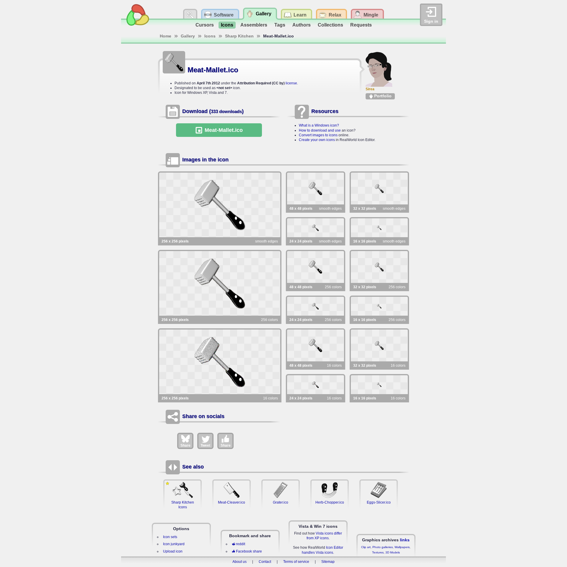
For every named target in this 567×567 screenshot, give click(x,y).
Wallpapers (402, 547)
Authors (301, 24)
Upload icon (173, 551)
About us (239, 562)
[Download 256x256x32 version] (219, 205)
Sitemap (328, 562)
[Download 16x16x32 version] (379, 227)
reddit (240, 544)
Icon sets (170, 537)
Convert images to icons (318, 135)
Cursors (204, 24)
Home (165, 36)
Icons (227, 24)
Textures (378, 552)
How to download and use (320, 130)
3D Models (392, 552)
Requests (361, 24)
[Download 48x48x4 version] (315, 345)
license (291, 83)
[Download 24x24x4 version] (315, 384)
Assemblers (253, 24)
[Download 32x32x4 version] (379, 345)
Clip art (366, 547)
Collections (330, 24)
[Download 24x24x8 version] (315, 306)
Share (185, 445)
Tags (279, 24)
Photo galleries (382, 547)
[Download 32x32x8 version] (379, 267)
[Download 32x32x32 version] (379, 188)
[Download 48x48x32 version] (315, 188)
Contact (265, 562)
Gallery (188, 36)
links (405, 539)
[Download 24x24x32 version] (315, 227)
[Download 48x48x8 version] (315, 267)
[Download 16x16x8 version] (379, 306)
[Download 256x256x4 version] (219, 361)
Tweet (205, 445)
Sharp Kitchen (239, 36)
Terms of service (296, 562)
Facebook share (249, 551)
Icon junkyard (174, 544)
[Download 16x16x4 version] (379, 384)
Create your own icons (317, 140)
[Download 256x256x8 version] (219, 283)
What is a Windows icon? (319, 125)
